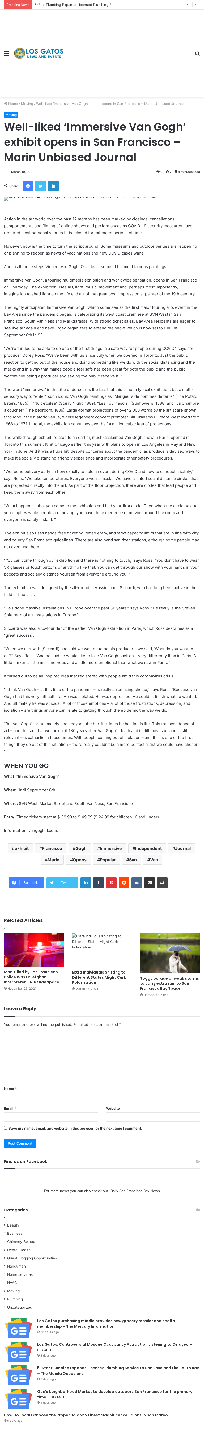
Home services (20, 1274)
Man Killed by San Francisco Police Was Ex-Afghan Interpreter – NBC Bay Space (31, 977)
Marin (54, 859)
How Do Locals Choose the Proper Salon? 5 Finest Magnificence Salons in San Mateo (86, 1415)
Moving (27, 103)
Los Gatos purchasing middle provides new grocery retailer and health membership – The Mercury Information (106, 1323)
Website (113, 1108)
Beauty (13, 1225)
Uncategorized (19, 1307)
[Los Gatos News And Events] (38, 53)
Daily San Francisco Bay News (135, 1191)
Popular (108, 859)
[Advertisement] (127, 49)
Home (12, 103)
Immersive (111, 848)
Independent (148, 848)
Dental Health (19, 1250)
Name (10, 1088)
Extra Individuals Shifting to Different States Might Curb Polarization (99, 977)
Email (10, 1108)
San (133, 859)
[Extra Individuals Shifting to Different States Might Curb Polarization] (102, 950)
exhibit (22, 848)
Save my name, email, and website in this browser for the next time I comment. (75, 1128)
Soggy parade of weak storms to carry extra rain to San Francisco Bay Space (169, 983)
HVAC (12, 1283)
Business (14, 1233)
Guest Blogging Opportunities (32, 1258)
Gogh (81, 848)
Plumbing (15, 1299)
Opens (80, 859)
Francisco (52, 848)
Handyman (16, 1266)
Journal (183, 848)
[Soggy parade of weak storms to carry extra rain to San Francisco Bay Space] (170, 953)
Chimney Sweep (21, 1242)
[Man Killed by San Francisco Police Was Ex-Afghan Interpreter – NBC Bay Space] (34, 950)
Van (154, 859)
